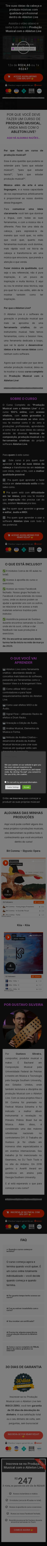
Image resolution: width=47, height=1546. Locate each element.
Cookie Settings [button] (13, 787)
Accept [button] (26, 787)
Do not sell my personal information (22, 782)
